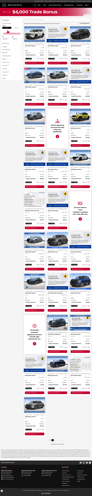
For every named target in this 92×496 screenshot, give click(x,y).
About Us (64, 473)
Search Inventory (35, 5)
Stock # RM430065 (52, 167)
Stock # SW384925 (29, 208)
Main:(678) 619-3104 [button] (8, 475)
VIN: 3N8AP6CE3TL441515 (62, 250)
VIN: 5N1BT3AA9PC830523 (38, 373)
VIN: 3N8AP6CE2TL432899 (84, 291)
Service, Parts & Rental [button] (55, 5)
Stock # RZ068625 (51, 291)
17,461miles (41, 171)
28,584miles (41, 295)
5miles (42, 47)
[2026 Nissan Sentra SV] (34, 405)
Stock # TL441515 (51, 250)
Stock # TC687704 (51, 44)
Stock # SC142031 (28, 85)
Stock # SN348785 (28, 291)
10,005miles (87, 336)
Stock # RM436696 (74, 332)
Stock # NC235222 (51, 332)
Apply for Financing (82, 475)
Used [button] (44, 5)
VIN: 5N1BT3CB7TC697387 (84, 85)
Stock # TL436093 (51, 85)
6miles (88, 130)
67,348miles (64, 295)
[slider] (2, 34)
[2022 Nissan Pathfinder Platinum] (57, 322)
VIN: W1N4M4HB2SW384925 (38, 208)
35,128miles (87, 377)
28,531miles (64, 47)
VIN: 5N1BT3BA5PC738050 (61, 208)
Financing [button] (79, 5)
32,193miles (87, 89)
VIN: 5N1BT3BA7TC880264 (84, 44)
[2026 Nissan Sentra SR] (80, 158)
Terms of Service (66, 481)
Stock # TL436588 (74, 126)
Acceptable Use (81, 479)
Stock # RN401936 (74, 250)
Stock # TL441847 (51, 373)
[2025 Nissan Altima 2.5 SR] (34, 158)
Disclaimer (64, 483)
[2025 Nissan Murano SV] (34, 75)
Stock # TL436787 (28, 126)
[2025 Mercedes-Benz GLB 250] (34, 199)
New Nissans (80, 470)
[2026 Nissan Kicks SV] (57, 240)
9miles (65, 253)
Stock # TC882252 (28, 44)
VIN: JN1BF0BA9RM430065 (61, 167)
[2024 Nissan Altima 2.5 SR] (80, 240)
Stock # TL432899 (74, 291)
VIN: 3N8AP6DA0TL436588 (84, 126)
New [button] (39, 5)
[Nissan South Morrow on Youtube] (83, 462)
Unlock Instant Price (32, 63)
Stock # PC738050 (51, 208)
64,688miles (64, 336)
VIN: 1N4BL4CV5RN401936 (84, 250)
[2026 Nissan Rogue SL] (57, 34)
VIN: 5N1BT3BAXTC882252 (38, 44)
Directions (79, 473)
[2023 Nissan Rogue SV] (57, 199)
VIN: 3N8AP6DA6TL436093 (61, 85)
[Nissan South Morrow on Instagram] (86, 462)
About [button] (86, 5)
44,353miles (87, 253)
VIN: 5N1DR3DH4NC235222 (61, 332)
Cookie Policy (65, 479)
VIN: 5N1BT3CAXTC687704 (61, 44)
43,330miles (41, 212)
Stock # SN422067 (29, 250)
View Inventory (66, 470)
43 (62, 440)
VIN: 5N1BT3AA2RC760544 (84, 373)
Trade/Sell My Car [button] (69, 5)
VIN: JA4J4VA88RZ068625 (61, 291)
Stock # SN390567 (29, 167)
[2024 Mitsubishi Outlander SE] (57, 281)
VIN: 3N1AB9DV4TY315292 (84, 167)
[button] (71, 1)
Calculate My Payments (68, 477)
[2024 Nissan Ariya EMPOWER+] (57, 158)
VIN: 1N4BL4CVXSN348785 (38, 291)
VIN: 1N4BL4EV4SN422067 (38, 250)
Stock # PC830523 (29, 373)
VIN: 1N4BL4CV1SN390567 (38, 167)
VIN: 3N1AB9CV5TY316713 (39, 415)
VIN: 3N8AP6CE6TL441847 (61, 373)
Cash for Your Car (66, 475)
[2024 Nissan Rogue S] (80, 364)
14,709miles (41, 253)
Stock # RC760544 (74, 373)
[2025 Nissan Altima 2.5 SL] (34, 240)
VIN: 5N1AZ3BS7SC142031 (39, 85)
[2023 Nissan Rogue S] (34, 364)
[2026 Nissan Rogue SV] (34, 34)
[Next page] (65, 440)
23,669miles (64, 171)
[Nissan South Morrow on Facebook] (80, 462)
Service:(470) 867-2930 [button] (8, 477)
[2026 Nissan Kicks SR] (57, 75)
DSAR (78, 481)
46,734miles (41, 377)
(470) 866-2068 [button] (27, 475)
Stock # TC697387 (74, 85)
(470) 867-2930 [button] (47, 475)
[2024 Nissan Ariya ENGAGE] (80, 322)
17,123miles (41, 89)
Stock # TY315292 (74, 167)
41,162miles (64, 212)
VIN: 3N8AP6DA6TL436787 (38, 126)
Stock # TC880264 (74, 44)
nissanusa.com (66, 485)
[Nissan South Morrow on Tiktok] (89, 462)
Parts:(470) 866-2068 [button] (8, 479)
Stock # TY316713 (28, 415)
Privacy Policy (80, 477)
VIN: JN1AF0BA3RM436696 (84, 332)
